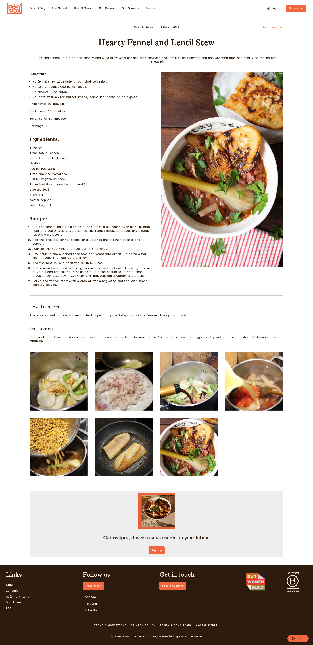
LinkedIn (90, 610)
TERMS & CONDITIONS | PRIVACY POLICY (125, 625)
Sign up (156, 550)
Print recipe (272, 27)
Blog (9, 584)
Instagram (91, 603)
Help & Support (172, 585)
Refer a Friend (17, 596)
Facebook (90, 597)
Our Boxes (14, 602)
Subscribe (296, 8)
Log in (276, 8)
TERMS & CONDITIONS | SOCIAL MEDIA (189, 625)
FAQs (9, 608)
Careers (12, 590)
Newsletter (93, 585)
